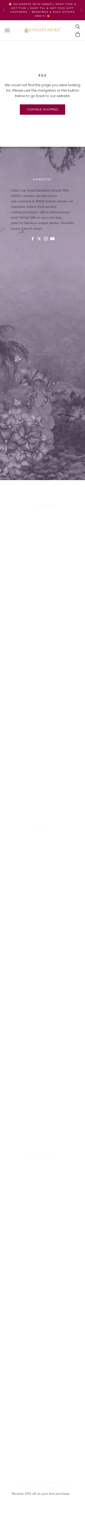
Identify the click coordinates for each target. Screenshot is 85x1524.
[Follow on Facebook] (32, 238)
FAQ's (42, 863)
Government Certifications (42, 1178)
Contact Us (42, 841)
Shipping (42, 852)
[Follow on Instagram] (45, 238)
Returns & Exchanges (42, 858)
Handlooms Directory (43, 537)
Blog (42, 869)
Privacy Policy (42, 846)
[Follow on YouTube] (52, 238)
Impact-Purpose (42, 521)
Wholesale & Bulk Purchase (42, 526)
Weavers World (42, 543)
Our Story (42, 515)
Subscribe (42, 1516)
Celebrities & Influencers (42, 1172)
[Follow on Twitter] (39, 238)
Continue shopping (42, 109)
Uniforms (42, 532)
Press (42, 1167)
